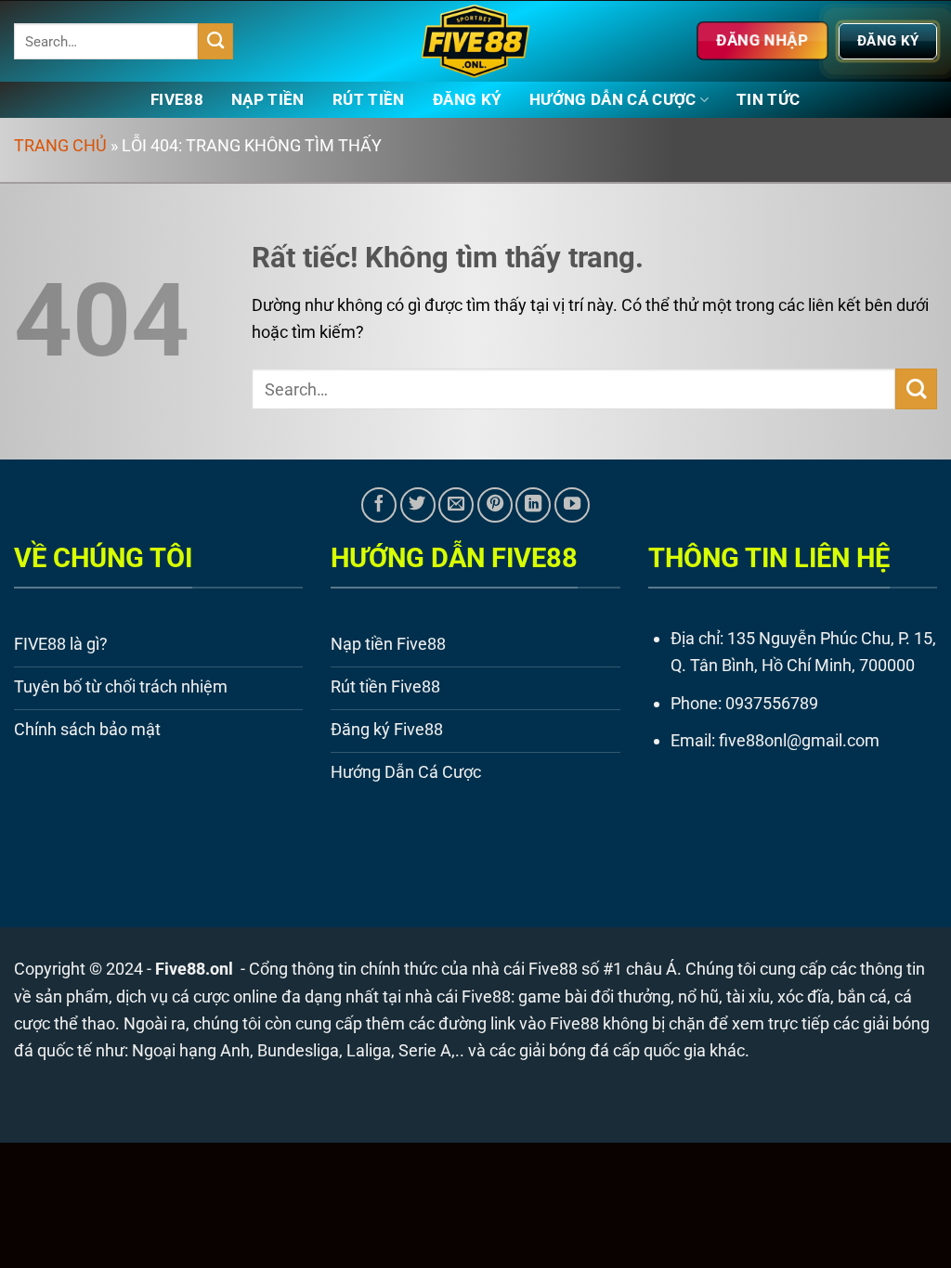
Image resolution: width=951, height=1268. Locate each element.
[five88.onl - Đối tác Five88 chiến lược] (476, 41)
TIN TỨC (768, 100)
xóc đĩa (803, 996)
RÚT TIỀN (368, 100)
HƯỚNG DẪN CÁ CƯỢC (613, 100)
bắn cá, (864, 996)
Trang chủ (60, 145)
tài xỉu (748, 996)
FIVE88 (176, 100)
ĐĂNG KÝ (467, 100)
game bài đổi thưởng (594, 996)
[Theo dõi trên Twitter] (418, 505)
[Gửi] (216, 40)
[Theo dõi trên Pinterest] (495, 505)
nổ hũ (698, 996)
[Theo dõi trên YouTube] (572, 505)
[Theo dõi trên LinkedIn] (533, 505)
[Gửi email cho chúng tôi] (456, 505)
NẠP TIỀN (268, 100)
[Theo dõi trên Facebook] (379, 505)
